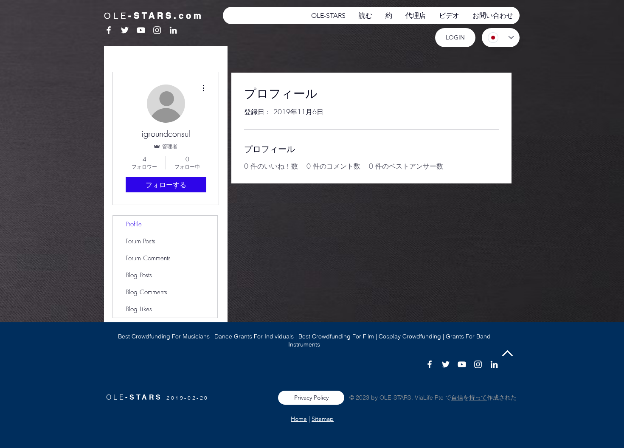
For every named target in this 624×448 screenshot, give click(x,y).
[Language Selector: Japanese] (501, 37)
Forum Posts (140, 241)
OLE (115, 397)
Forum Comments (148, 258)
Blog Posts (139, 275)
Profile (134, 224)
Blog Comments (146, 292)
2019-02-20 (187, 397)
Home (299, 419)
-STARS (145, 397)
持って (478, 397)
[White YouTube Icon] (141, 30)
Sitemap (323, 419)
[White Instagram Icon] (157, 30)
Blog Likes (139, 309)
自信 (457, 397)
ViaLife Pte (430, 397)
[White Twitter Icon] (125, 30)
